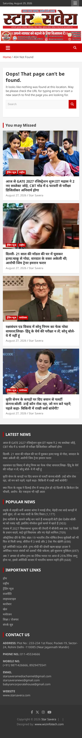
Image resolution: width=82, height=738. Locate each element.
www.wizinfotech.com (49, 724)
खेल (5, 609)
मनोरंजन (23, 317)
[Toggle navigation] (8, 47)
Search (72, 104)
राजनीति (7, 594)
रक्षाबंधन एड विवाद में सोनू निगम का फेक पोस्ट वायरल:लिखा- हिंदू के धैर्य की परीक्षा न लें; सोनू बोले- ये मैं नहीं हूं (40, 331)
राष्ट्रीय (22, 172)
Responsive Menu (75, 3)
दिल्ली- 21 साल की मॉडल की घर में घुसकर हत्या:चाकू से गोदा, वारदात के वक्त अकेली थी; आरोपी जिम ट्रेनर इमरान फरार (36, 258)
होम (5, 578)
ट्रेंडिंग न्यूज (11, 172)
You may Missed (21, 125)
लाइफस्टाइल (9, 599)
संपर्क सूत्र (8, 624)
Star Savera (36, 195)
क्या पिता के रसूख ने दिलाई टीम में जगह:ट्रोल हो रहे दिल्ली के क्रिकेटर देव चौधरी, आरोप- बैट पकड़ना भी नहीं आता (40, 490)
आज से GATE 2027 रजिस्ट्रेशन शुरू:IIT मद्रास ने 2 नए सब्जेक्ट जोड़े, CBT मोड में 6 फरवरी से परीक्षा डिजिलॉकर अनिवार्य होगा (40, 185)
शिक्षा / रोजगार (10, 619)
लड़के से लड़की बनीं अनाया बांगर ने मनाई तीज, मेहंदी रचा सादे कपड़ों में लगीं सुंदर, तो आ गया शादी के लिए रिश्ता (40, 512)
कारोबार (7, 604)
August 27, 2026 (16, 195)
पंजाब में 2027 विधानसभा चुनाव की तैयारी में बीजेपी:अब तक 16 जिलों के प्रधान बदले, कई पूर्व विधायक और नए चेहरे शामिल (40, 530)
